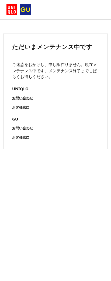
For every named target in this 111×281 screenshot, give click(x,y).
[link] (22, 97)
